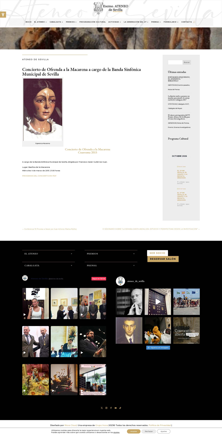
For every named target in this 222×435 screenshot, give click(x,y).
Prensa (155, 22)
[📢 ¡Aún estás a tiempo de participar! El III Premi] (186, 330)
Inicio (28, 22)
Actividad (113, 22)
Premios (70, 22)
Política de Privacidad (160, 425)
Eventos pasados (183, 85)
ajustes (116, 432)
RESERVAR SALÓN (163, 259)
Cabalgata (55, 22)
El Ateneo (39, 22)
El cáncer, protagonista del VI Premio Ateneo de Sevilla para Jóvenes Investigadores (179, 117)
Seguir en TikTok (98, 279)
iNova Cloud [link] (71, 425)
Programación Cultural (93, 22)
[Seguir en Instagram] (106, 408)
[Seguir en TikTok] (120, 408)
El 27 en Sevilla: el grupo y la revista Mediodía (182, 174)
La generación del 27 (135, 22)
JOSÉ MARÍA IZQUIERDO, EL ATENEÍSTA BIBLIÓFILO (179, 79)
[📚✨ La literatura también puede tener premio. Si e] (158, 302)
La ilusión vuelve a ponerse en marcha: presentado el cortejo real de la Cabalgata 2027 (179, 98)
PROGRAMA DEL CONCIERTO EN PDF (39, 176)
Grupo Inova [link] (101, 425)
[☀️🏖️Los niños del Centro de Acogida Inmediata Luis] (186, 302)
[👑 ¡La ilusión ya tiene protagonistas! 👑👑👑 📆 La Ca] (158, 330)
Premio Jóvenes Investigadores (179, 127)
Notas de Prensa (174, 89)
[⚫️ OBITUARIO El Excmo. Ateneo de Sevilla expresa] (129, 302)
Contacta (186, 22)
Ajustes (164, 431)
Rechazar (149, 431)
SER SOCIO (157, 253)
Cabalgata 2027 (183, 104)
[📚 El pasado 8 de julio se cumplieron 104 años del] (129, 330)
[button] (3, 15)
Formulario (170, 22)
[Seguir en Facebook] (111, 408)
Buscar (187, 62)
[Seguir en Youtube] (115, 408)
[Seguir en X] (102, 408)
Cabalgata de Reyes (175, 108)
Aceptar (133, 431)
